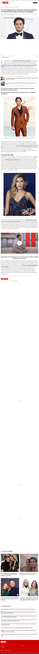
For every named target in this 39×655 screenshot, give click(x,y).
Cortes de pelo (32, 0)
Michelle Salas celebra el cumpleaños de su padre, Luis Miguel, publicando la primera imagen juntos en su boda (9, 574)
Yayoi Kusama (18, 0)
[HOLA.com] (5, 2)
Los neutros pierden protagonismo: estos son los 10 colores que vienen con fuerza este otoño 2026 (19, 635)
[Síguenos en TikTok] (6, 650)
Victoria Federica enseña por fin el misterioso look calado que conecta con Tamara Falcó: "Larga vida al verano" (18, 624)
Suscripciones (3, 645)
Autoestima (35, 0)
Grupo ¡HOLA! (22, 645)
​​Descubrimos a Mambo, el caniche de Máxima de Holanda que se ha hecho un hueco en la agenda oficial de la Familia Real (19, 612)
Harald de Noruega (7, 0)
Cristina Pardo (22, 0)
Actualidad (21, 6)
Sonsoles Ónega (13, 0)
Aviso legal (4, 652)
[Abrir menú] (1, 2)
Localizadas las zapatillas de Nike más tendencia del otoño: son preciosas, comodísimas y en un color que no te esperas (22, 79)
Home (17, 6)
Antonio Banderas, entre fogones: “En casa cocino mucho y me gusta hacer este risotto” (18, 609)
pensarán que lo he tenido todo (12, 159)
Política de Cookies (13, 652)
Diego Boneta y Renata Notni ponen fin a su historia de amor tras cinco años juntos (28, 574)
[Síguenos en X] (4, 650)
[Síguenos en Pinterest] (10, 650)
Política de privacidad (25, 652)
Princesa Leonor (27, 0)
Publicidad (3, 646)
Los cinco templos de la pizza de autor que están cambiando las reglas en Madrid (16, 627)
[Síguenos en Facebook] (3, 650)
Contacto (2, 647)
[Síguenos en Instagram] (1, 650)
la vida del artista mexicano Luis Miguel (21, 60)
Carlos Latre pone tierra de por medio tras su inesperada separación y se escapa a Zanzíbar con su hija (9, 598)
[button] (19, 243)
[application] (19, 243)
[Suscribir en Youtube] (8, 650)
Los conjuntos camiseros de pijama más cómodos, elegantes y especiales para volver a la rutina (21, 83)
